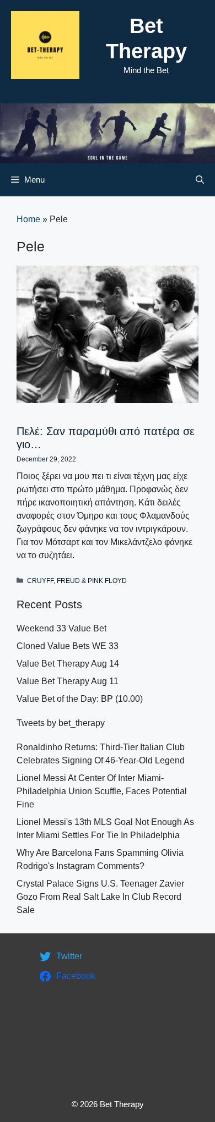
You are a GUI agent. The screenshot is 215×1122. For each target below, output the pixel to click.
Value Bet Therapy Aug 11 (68, 681)
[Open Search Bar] (200, 179)
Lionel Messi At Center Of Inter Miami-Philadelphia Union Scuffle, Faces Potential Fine (102, 791)
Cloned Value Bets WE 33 (68, 646)
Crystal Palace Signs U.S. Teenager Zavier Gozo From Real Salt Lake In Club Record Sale (100, 897)
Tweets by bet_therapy (61, 723)
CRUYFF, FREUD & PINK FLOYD (77, 581)
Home (28, 219)
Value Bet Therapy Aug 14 (68, 663)
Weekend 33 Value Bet (61, 628)
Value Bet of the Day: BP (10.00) (80, 698)
